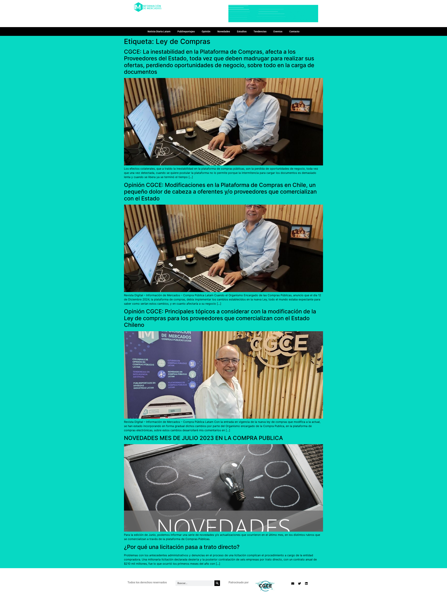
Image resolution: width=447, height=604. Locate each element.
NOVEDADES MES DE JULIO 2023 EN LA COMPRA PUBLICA (204, 438)
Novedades (223, 31)
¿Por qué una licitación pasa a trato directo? (182, 546)
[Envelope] (293, 583)
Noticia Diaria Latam (159, 31)
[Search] (217, 583)
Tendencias (260, 31)
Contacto (294, 31)
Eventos (277, 31)
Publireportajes (186, 31)
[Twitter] (300, 583)
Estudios (242, 31)
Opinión (206, 31)
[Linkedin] (306, 583)
